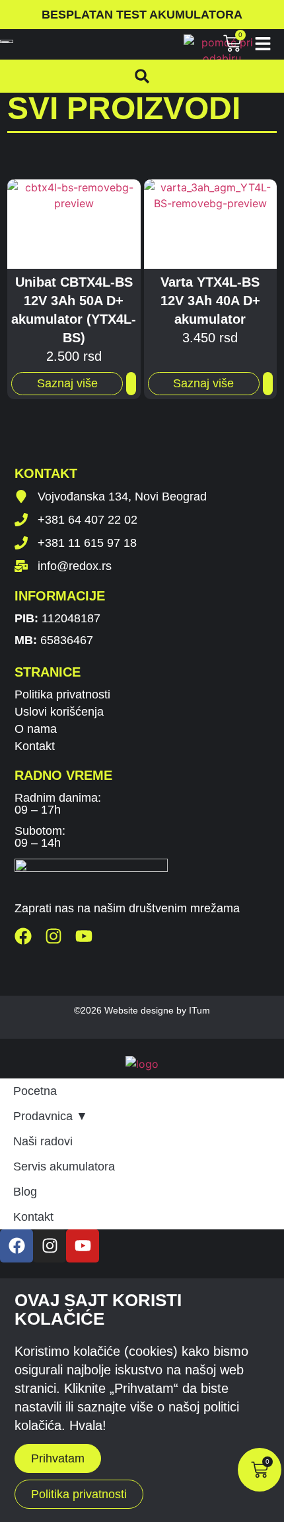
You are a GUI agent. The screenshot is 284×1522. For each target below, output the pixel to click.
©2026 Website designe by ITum (142, 1010)
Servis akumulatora (64, 1166)
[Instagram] (53, 936)
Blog (25, 1191)
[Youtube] (83, 936)
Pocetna (35, 1091)
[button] (142, 76)
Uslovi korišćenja (59, 712)
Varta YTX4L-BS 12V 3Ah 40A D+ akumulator (210, 300)
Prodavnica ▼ (50, 1116)
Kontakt (35, 746)
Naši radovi (43, 1141)
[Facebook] (23, 936)
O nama (36, 729)
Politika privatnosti (62, 694)
